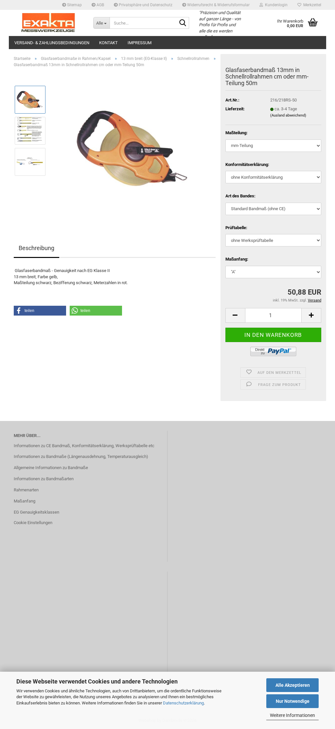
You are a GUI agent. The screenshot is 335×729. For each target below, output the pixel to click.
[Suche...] (183, 23)
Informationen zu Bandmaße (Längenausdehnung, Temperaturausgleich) (81, 456)
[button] (235, 315)
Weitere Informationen (292, 715)
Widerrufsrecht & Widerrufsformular (218, 5)
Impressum (139, 42)
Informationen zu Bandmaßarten (44, 478)
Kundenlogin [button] (275, 5)
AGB (100, 5)
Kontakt (108, 42)
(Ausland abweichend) (288, 115)
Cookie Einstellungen (33, 522)
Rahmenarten (26, 489)
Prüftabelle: (236, 227)
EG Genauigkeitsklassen (36, 512)
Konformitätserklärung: (247, 164)
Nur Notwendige (292, 701)
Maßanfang (24, 501)
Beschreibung (36, 248)
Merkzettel (311, 5)
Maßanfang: (236, 259)
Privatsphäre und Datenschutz (145, 5)
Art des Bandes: (240, 195)
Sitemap (74, 5)
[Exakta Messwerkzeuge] (48, 23)
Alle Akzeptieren (292, 685)
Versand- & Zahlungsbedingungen (51, 42)
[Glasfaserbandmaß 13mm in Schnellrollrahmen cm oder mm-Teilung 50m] (133, 146)
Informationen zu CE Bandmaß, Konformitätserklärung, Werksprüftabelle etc (84, 445)
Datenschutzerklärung (183, 703)
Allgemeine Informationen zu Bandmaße (51, 467)
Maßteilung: (236, 132)
